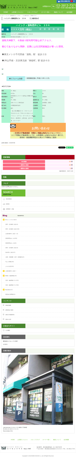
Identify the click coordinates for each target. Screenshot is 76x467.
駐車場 (7, 204)
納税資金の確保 (9, 310)
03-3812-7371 (71, 449)
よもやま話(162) (9, 266)
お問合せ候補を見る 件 (67, 1)
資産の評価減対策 (9, 314)
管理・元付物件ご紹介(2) (11, 224)
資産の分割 (8, 319)
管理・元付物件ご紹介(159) (12, 229)
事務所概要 (8, 305)
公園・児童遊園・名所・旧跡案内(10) (14, 257)
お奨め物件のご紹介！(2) (11, 233)
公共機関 (7, 330)
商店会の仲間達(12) (10, 294)
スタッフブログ (32, 12)
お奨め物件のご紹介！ (11, 271)
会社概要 (69, 12)
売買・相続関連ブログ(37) (12, 280)
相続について (58, 12)
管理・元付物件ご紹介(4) (11, 247)
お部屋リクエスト (18, 12)
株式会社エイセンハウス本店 (10, 341)
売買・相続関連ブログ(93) (12, 285)
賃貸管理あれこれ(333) (11, 238)
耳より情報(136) (9, 261)
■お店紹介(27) (9, 289)
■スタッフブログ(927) (11, 219)
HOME (6, 12)
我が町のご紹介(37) (10, 252)
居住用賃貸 (9, 199)
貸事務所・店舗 (10, 209)
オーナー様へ (45, 12)
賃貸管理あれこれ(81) (10, 243)
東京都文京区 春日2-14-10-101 (15, 428)
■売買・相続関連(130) (11, 275)
